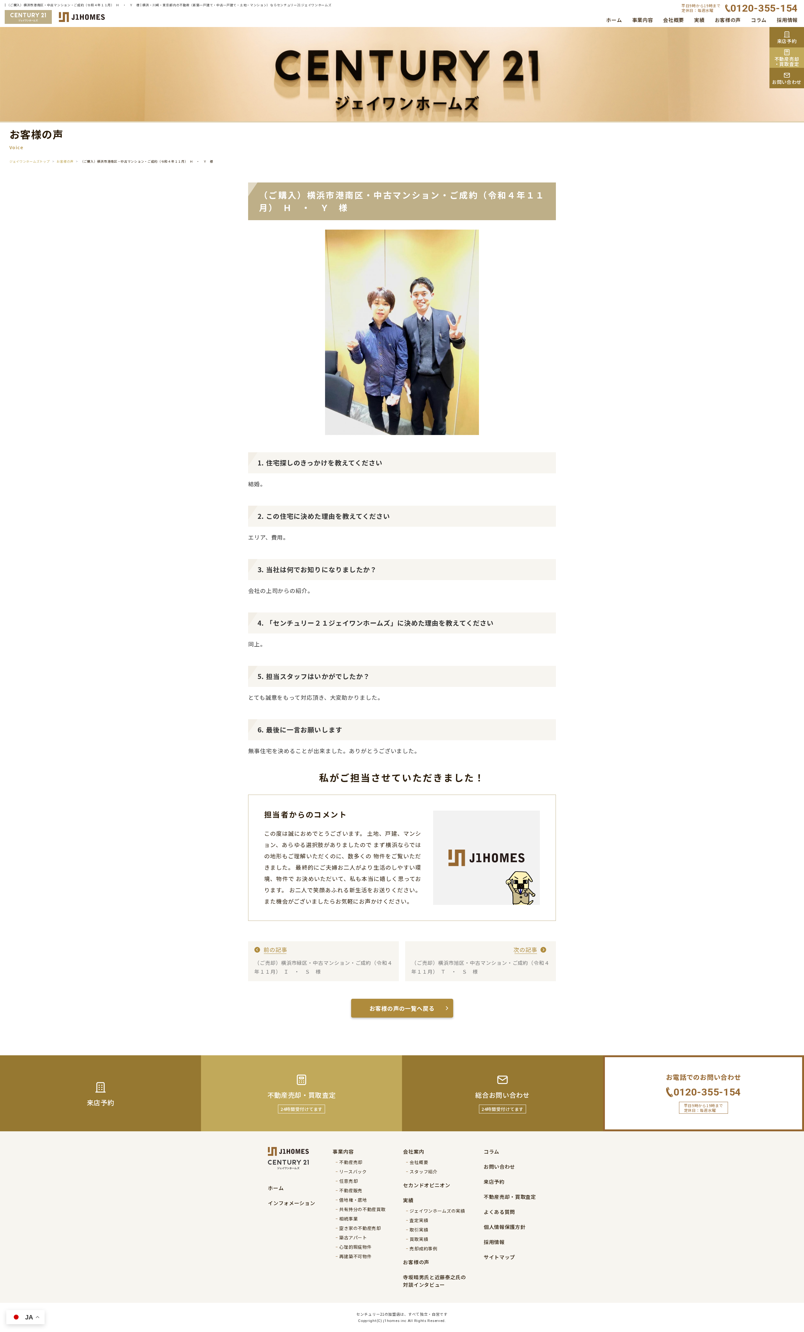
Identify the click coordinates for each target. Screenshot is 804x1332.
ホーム (614, 20)
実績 (699, 20)
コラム (759, 20)
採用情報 (787, 20)
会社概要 (673, 20)
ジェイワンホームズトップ (29, 161)
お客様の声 (728, 20)
